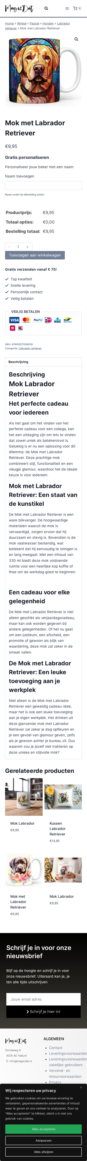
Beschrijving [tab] (18, 362)
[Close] (82, 1087)
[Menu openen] (67, 8)
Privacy (55, 1082)
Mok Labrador (22, 823)
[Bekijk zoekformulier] (43, 8)
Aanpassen (44, 1140)
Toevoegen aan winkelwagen (35, 255)
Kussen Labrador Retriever (58, 828)
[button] (76, 39)
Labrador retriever (30, 348)
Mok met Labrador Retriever (18, 901)
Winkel (21, 23)
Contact (55, 1048)
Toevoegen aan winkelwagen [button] (23, 844)
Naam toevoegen (19, 176)
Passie (34, 23)
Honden (48, 23)
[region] (43, 1122)
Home (9, 23)
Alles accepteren (43, 1129)
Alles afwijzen (43, 1152)
